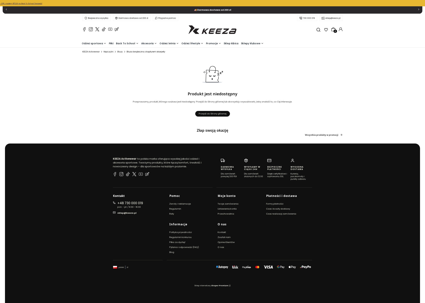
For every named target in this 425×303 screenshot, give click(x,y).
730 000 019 (309, 18)
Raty (171, 213)
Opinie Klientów (226, 242)
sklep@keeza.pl (332, 18)
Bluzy (120, 51)
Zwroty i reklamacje (180, 203)
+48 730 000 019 (130, 203)
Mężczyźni (108, 51)
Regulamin (175, 208)
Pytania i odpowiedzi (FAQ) (184, 247)
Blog (171, 252)
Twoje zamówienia (228, 203)
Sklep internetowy (211, 285)
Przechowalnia (226, 213)
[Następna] (419, 10)
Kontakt (222, 232)
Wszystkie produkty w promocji (321, 134)
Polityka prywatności (180, 232)
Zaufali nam (224, 237)
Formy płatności (275, 203)
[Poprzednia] (6, 10)
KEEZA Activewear (91, 51)
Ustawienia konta (227, 208)
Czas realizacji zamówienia (281, 213)
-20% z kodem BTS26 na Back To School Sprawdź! (21, 3)
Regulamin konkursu (180, 237)
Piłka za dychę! (177, 242)
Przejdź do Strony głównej (212, 113)
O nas (221, 247)
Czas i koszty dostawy (278, 208)
